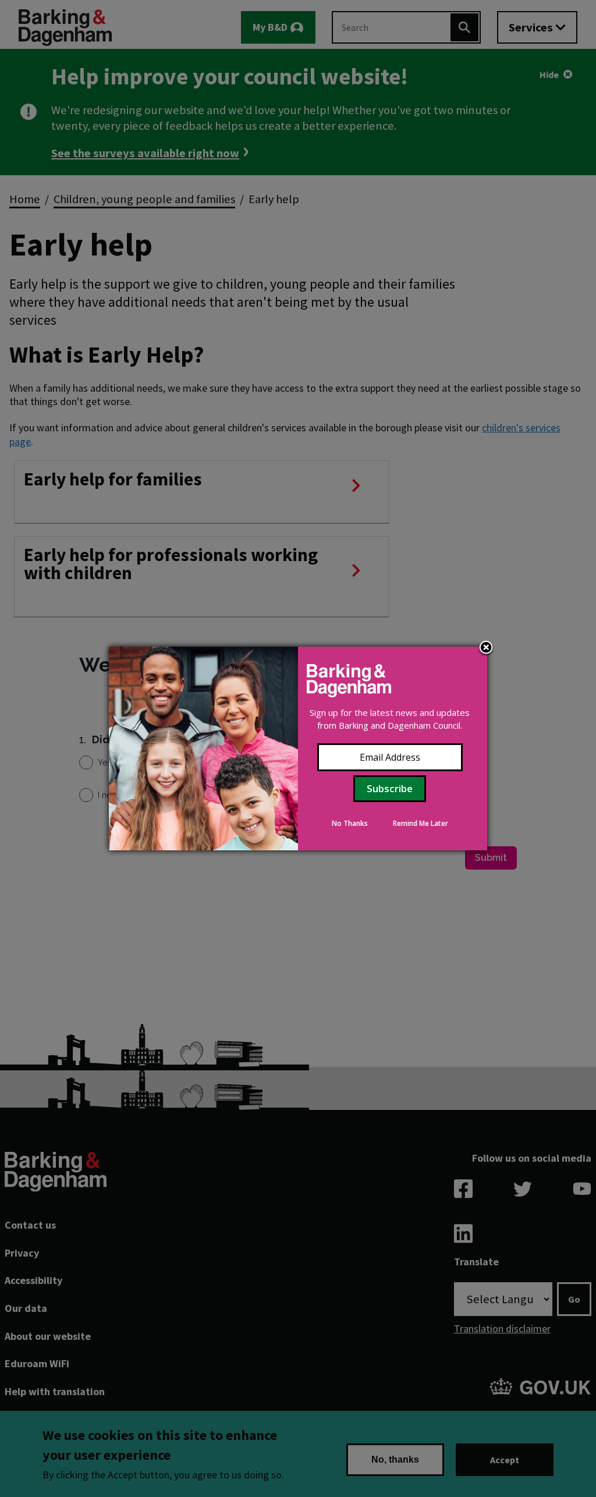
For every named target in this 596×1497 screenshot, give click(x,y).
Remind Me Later (420, 823)
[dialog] (298, 748)
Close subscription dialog (486, 648)
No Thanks (350, 823)
